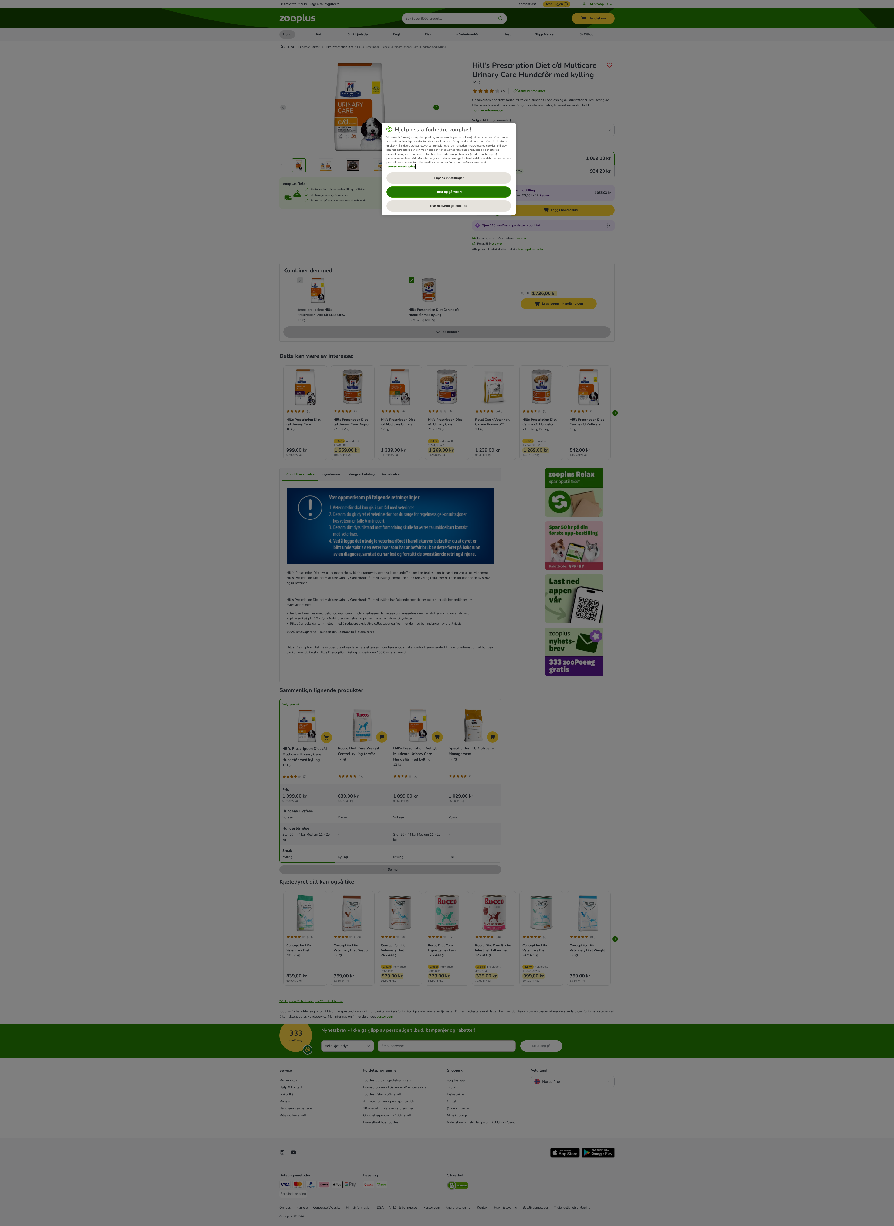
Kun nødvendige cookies (448, 206)
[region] (449, 169)
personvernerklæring (401, 166)
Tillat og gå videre (449, 192)
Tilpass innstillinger (449, 178)
